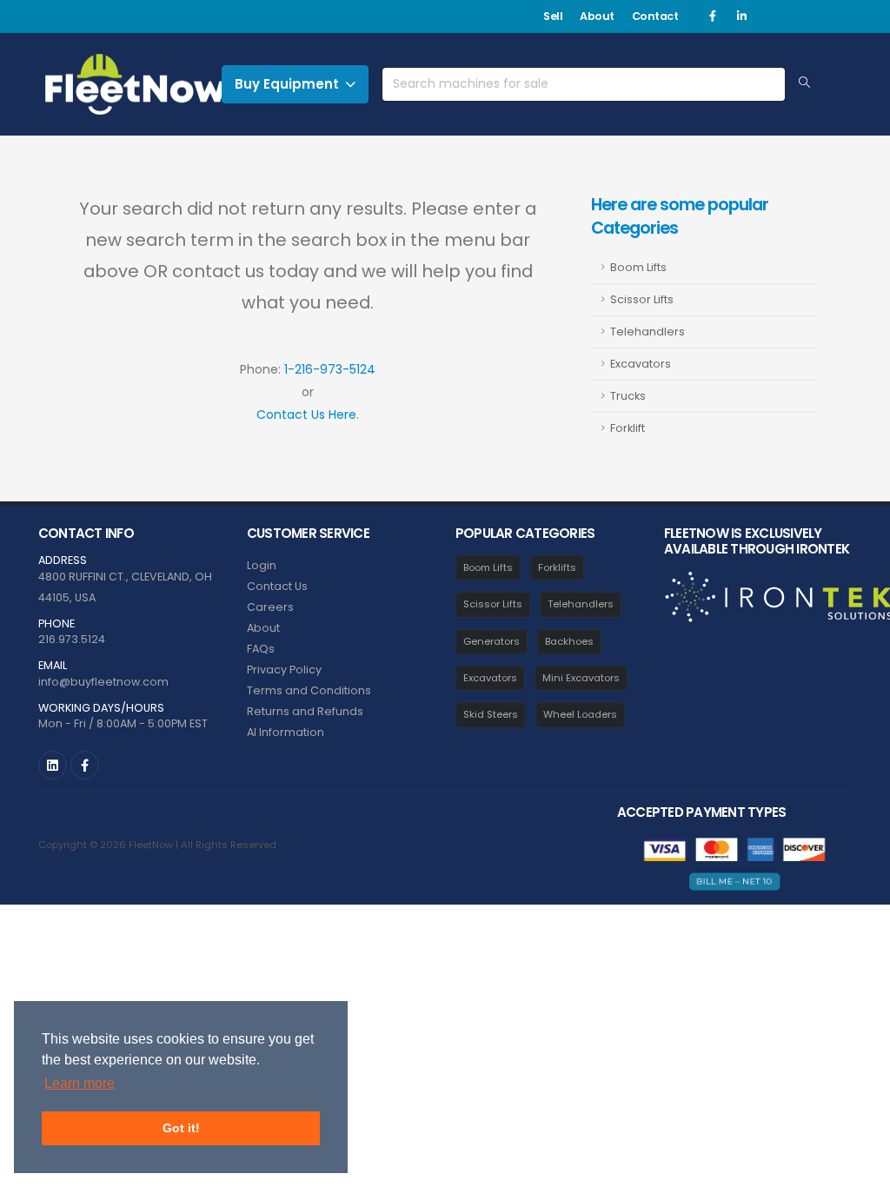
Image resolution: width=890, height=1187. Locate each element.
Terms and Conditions (309, 690)
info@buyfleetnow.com (103, 681)
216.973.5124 (71, 639)
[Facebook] (713, 16)
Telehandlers (647, 331)
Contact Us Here (306, 414)
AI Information (285, 732)
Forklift (627, 428)
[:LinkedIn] (52, 765)
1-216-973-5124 (329, 369)
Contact (655, 16)
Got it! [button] (181, 1128)
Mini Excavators (581, 678)
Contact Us (277, 586)
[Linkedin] (741, 16)
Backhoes (569, 641)
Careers (270, 607)
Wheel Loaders (580, 714)
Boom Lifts (638, 267)
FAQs (261, 648)
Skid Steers (490, 714)
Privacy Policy (284, 669)
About (597, 16)
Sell (552, 16)
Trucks (628, 395)
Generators (491, 641)
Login (261, 565)
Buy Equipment (287, 84)
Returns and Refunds (305, 711)
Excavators (640, 363)
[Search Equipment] (804, 83)
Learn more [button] (79, 1083)
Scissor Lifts (642, 299)
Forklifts (557, 567)
